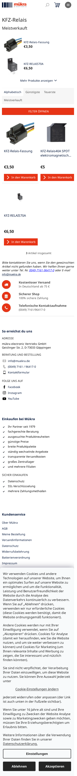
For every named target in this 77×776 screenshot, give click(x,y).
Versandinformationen (17, 540)
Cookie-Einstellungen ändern (37, 689)
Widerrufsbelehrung (15, 551)
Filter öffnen (38, 111)
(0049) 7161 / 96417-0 (22, 366)
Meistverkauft (13, 100)
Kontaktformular (19, 372)
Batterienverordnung (16, 557)
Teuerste (49, 92)
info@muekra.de (19, 361)
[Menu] (68, 5)
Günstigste (32, 92)
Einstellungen (37, 754)
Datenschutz (10, 546)
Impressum (9, 563)
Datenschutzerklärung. (20, 743)
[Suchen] (47, 5)
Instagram (15, 393)
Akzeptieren (54, 766)
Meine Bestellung (13, 534)
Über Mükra (10, 522)
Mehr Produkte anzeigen (36, 80)
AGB (5, 528)
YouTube (13, 398)
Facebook (14, 387)
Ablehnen (19, 766)
